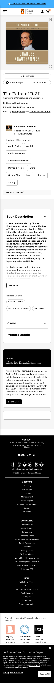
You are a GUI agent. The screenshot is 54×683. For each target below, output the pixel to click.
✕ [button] (50, 648)
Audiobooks (39, 308)
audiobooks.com (16, 153)
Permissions (27, 600)
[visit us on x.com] (19, 464)
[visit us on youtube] (25, 464)
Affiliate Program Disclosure (27, 561)
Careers (27, 508)
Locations (27, 493)
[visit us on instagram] (41, 464)
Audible (30, 146)
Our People (27, 489)
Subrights (27, 597)
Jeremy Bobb (18, 111)
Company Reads (27, 535)
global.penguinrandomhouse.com (27, 469)
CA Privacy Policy (27, 554)
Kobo (28, 175)
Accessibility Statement (27, 504)
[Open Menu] (5, 11)
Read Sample (39, 82)
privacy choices (22, 668)
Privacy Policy (27, 550)
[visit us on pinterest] (36, 464)
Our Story (27, 485)
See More (13, 285)
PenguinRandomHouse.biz (27, 539)
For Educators (27, 593)
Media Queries (27, 528)
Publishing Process (27, 582)
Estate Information (27, 604)
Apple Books (14, 146)
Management (27, 497)
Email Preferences (27, 543)
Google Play (14, 175)
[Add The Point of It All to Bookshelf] (50, 19)
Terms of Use (27, 547)
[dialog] (27, 664)
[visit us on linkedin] (30, 464)
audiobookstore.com (18, 160)
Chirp (32, 167)
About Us (27, 482)
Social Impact (27, 500)
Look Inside (28, 75)
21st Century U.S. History (18, 308)
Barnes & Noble (16, 167)
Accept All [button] (45, 674)
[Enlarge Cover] (50, 66)
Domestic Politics (15, 302)
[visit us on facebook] (13, 464)
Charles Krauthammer (17, 103)
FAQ (27, 585)
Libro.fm (41, 175)
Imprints (27, 511)
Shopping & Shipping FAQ (27, 589)
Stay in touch (28, 455)
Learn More (14, 402)
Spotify (11, 182)
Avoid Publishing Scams (27, 565)
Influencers (27, 532)
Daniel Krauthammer (23, 107)
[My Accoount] (42, 11)
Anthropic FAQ (27, 569)
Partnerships (27, 524)
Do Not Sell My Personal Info (27, 558)
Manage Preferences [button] (13, 672)
